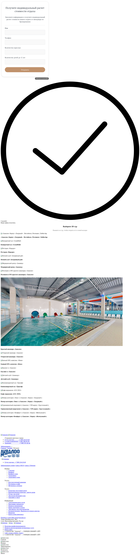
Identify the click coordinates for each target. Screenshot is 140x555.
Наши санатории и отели (16, 507)
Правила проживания (15, 506)
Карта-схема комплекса (16, 514)
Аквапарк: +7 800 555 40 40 (17, 443)
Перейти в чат (5, 517)
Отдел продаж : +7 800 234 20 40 (15, 462)
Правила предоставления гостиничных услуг (19, 528)
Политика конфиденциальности (15, 526)
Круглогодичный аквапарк (17, 482)
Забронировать (5, 446)
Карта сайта (8, 529)
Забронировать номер (8, 465)
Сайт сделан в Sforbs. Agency (14, 533)
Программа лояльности (16, 504)
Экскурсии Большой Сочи (17, 496)
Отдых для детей (13, 494)
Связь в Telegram (29, 465)
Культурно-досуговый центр (17, 490)
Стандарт (11, 470)
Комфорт (11, 472)
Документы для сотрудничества (18, 509)
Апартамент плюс (14, 477)
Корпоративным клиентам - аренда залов (21, 492)
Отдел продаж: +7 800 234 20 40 (17, 440)
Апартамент (12, 475)
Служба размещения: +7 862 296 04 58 (17, 441)
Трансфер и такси (14, 497)
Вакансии (11, 513)
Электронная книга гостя (16, 502)
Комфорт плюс (13, 474)
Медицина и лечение (15, 485)
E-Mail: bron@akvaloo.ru (18, 517)
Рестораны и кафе (14, 484)
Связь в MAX (19, 465)
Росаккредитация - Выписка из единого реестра (24, 511)
